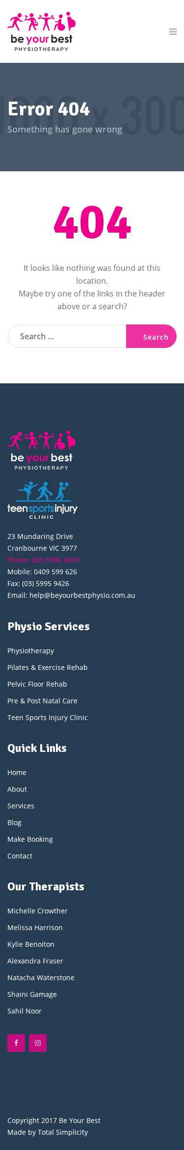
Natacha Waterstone (41, 977)
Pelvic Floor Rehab (37, 684)
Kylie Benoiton (30, 944)
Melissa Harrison (35, 927)
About (17, 789)
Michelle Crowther (37, 910)
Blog (14, 822)
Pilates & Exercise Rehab (47, 667)
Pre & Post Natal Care (42, 700)
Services (20, 805)
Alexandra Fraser (35, 960)
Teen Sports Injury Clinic (47, 717)
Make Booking (30, 839)
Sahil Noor (24, 1011)
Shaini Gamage (32, 994)
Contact (19, 855)
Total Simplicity (63, 1132)
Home (16, 772)
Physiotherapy (30, 650)
